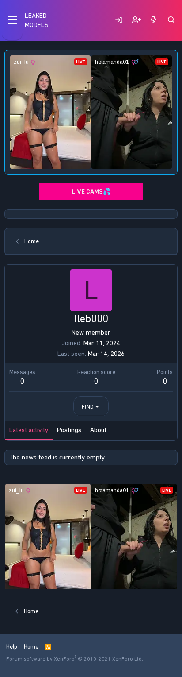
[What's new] (154, 20)
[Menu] (12, 20)
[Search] (171, 20)
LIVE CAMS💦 (91, 191)
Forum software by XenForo (74, 659)
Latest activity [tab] (28, 430)
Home (31, 646)
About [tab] (98, 430)
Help (11, 646)
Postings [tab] (69, 430)
